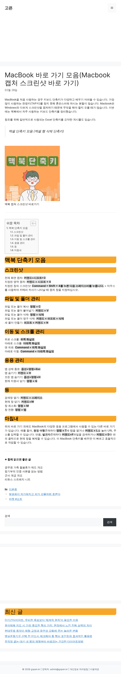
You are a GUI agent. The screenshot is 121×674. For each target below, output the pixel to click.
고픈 (9, 8)
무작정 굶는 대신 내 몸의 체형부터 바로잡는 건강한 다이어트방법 (44, 641)
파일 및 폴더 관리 (23, 235)
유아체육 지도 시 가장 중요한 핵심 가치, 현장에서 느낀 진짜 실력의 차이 (48, 625)
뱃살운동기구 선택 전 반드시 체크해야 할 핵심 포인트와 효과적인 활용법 (48, 636)
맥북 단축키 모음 (18, 228)
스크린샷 (18, 232)
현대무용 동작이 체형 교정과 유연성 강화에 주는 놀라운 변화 (41, 630)
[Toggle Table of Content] (31, 223)
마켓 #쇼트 (15, 499)
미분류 (13, 489)
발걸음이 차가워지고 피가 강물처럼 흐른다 (34, 494)
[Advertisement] (60, 39)
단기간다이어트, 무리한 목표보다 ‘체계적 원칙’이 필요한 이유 (41, 620)
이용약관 (94, 669)
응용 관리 (19, 243)
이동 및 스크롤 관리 (24, 239)
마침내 (17, 250)
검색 (7, 515)
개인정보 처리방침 (79, 669)
